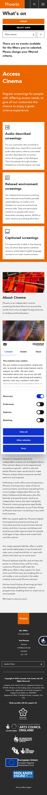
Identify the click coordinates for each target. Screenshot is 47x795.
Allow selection (24, 440)
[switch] (40, 404)
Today (23, 21)
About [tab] (38, 352)
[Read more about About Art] (23, 330)
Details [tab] (23, 352)
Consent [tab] (8, 352)
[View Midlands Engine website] (23, 774)
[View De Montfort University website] (23, 739)
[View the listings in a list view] (40, 34)
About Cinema (14, 297)
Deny (23, 448)
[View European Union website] (23, 762)
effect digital (26, 787)
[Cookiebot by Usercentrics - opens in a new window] (33, 344)
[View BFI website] (23, 750)
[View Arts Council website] (23, 727)
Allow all (23, 432)
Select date (23, 27)
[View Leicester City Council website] (23, 714)
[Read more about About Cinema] (23, 282)
